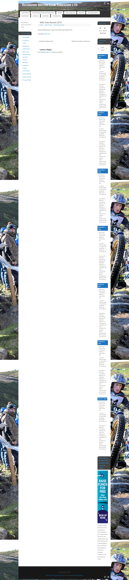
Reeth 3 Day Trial (70, 13)
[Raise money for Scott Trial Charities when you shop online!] (102, 497)
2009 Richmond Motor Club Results (81, 41)
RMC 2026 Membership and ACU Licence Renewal (26, 57)
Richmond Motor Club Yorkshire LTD (49, 5)
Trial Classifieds (56, 16)
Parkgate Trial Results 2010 (45, 41)
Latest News (25, 13)
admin (41, 25)
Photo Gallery (27, 74)
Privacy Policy (27, 80)
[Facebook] (105, 3)
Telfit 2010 (47, 34)
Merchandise (25, 16)
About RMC (26, 37)
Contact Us (35, 16)
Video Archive (27, 77)
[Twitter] (108, 3)
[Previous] (98, 49)
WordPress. (80, 575)
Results (60, 13)
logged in (48, 52)
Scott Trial (81, 13)
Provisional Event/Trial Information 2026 (43, 13)
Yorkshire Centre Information (26, 68)
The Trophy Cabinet (93, 13)
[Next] (107, 49)
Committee (45, 16)
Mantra (74, 575)
